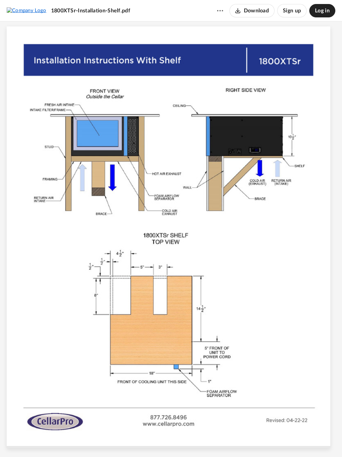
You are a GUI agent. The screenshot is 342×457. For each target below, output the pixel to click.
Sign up (292, 10)
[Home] (26, 10)
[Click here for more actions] (220, 10)
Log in (322, 10)
